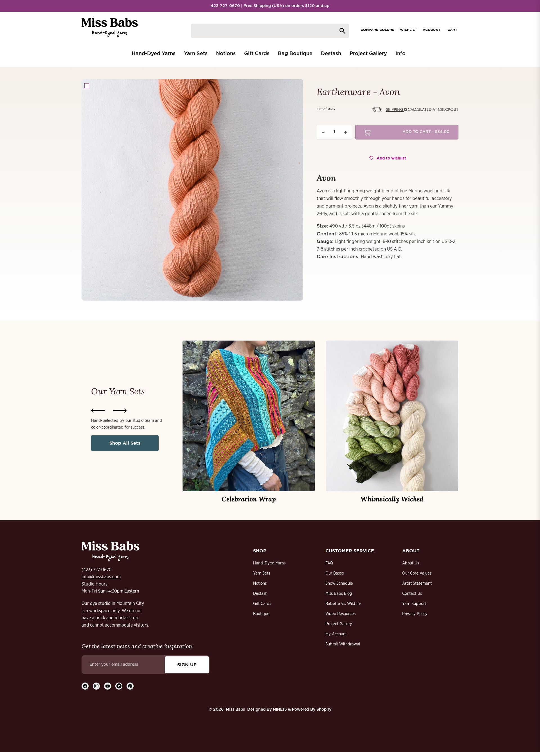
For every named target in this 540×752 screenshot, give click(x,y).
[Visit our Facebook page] (85, 686)
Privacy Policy (415, 614)
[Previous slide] (98, 410)
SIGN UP (187, 664)
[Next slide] (120, 410)
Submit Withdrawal (342, 644)
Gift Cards (262, 604)
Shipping (395, 109)
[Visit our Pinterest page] (130, 686)
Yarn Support (414, 604)
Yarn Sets (261, 573)
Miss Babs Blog (338, 593)
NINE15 (280, 710)
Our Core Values (416, 573)
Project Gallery (338, 624)
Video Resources (340, 614)
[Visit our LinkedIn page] (118, 686)
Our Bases (334, 573)
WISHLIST (408, 30)
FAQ (329, 563)
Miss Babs (235, 710)
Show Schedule (339, 583)
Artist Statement (417, 583)
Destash (260, 593)
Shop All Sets (124, 442)
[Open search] (270, 31)
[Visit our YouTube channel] (107, 686)
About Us (410, 563)
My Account (336, 634)
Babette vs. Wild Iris (343, 604)
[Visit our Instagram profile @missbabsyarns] (96, 686)
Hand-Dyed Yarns (269, 563)
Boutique (261, 614)
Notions (260, 583)
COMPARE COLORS (377, 30)
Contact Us (412, 593)
